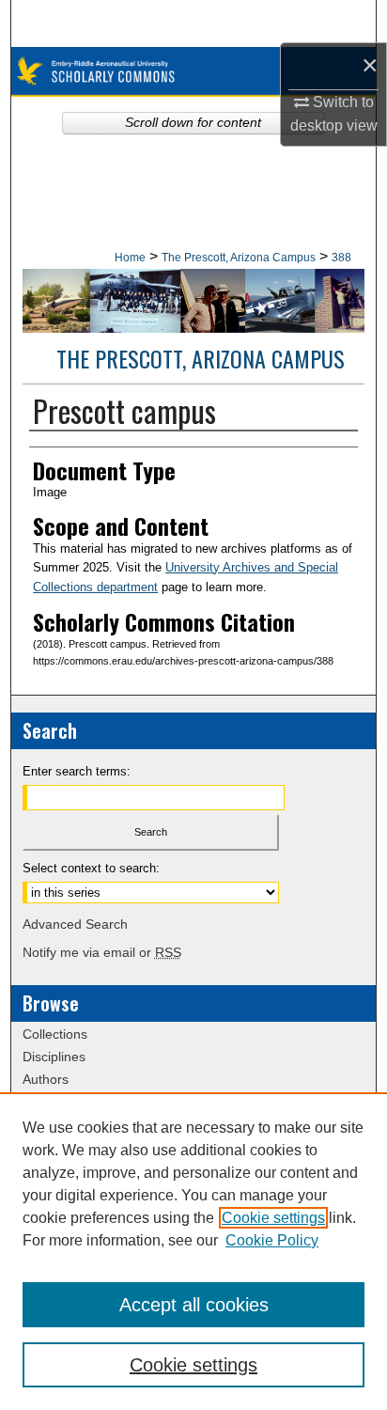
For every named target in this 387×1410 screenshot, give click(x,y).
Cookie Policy (271, 1240)
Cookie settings (273, 1218)
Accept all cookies (194, 1304)
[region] (193, 1251)
